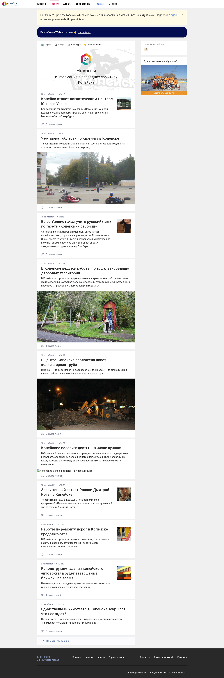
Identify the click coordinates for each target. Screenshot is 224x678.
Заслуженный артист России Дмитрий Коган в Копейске (75, 492)
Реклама (182, 657)
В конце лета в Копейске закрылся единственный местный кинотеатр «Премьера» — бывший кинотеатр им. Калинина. (81, 621)
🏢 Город (46, 44)
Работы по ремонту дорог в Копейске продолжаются (74, 531)
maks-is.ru (84, 32)
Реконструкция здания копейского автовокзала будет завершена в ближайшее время (72, 573)
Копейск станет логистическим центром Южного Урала (77, 101)
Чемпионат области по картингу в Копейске (80, 138)
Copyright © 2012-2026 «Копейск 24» (168, 672)
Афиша (67, 4)
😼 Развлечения (92, 44)
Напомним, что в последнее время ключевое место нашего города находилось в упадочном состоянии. (75, 585)
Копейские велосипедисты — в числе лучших (81, 448)
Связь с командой (163, 657)
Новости (54, 4)
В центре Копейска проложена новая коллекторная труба (73, 362)
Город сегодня (83, 4)
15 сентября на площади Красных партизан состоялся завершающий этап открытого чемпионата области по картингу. (83, 145)
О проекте (144, 657)
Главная (41, 4)
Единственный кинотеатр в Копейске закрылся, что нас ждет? (83, 611)
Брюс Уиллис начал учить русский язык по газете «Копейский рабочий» (76, 223)
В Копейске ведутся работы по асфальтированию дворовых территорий (85, 270)
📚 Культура (74, 44)
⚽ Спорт (59, 44)
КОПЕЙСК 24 (43, 657)
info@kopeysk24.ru (136, 672)
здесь (174, 15)
